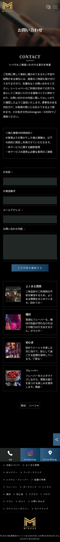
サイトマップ (41, 508)
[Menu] (55, 7)
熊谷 (23, 405)
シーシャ (34, 405)
